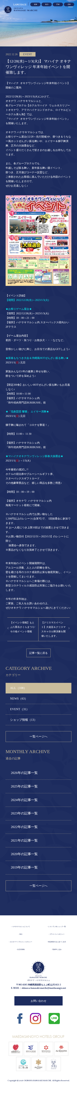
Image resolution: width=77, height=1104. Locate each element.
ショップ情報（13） (23, 719)
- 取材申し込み (56, 949)
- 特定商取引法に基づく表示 (56, 942)
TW (58, 4)
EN (35, 4)
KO (46, 4)
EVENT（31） (19, 709)
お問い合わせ (38, 1001)
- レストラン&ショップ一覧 (56, 926)
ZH (69, 4)
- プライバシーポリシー (56, 934)
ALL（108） (18, 688)
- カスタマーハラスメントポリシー (20, 942)
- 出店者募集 (20, 949)
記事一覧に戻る (38, 652)
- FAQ (20, 934)
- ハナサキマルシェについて (20, 926)
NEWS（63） (19, 698)
